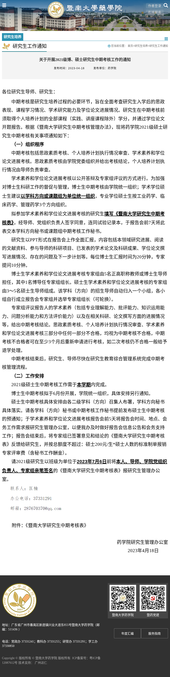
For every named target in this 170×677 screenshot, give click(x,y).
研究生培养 (141, 46)
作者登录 (154, 6)
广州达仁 (41, 662)
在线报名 (154, 12)
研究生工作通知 (158, 46)
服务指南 (154, 633)
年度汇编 (127, 633)
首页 (130, 46)
